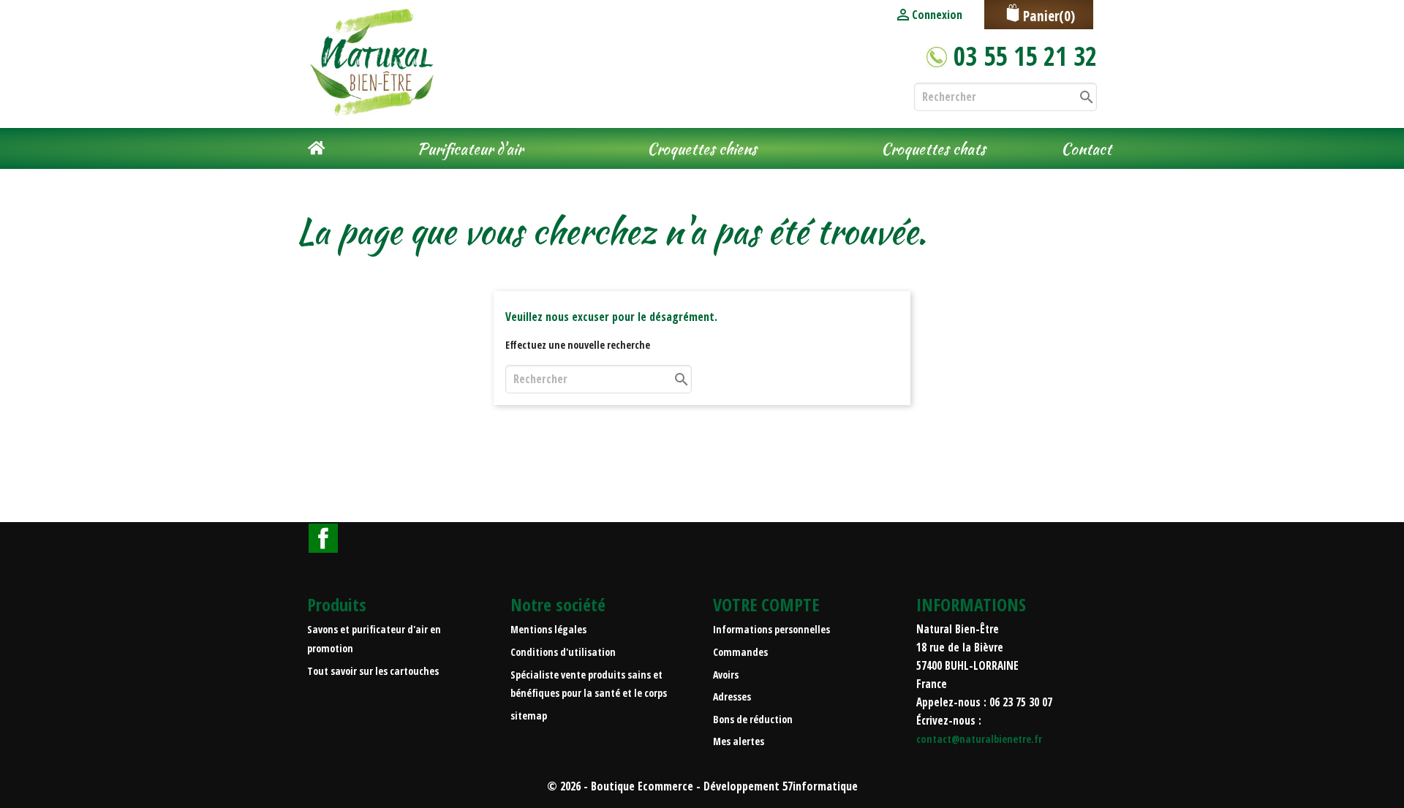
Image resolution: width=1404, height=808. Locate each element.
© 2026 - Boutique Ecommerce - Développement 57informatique (702, 786)
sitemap (528, 715)
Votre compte (766, 604)
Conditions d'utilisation (563, 652)
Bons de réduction (753, 719)
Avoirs (726, 674)
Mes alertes (738, 741)
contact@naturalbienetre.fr (979, 739)
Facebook (323, 538)
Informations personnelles (771, 629)
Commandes (740, 652)
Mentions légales (548, 629)
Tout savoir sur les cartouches (373, 671)
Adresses (732, 696)
